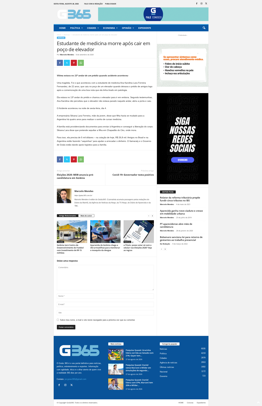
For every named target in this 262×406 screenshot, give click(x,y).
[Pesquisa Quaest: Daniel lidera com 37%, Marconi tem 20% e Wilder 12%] (115, 384)
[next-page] (152, 215)
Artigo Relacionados (67, 216)
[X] (206, 4)
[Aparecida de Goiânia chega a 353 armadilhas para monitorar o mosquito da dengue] (105, 231)
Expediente (144, 27)
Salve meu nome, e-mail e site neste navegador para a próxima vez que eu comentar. (97, 320)
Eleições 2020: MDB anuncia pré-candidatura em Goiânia (75, 176)
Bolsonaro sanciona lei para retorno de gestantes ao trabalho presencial (181, 238)
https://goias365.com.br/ (83, 195)
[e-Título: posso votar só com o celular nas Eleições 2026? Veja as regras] (139, 231)
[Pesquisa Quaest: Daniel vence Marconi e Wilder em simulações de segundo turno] (115, 369)
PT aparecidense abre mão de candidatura (176, 225)
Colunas (190, 402)
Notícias (67, 35)
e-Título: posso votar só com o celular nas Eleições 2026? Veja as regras (138, 248)
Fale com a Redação (93, 4)
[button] (204, 28)
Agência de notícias (168, 362)
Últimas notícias (167, 367)
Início (59, 35)
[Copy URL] (88, 63)
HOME (180, 402)
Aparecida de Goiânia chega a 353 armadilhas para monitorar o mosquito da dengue (105, 248)
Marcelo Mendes (67, 54)
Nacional (163, 372)
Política (75, 27)
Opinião (126, 27)
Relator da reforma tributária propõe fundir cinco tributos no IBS (180, 199)
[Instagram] (201, 4)
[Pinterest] (74, 63)
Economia (109, 27)
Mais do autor (86, 216)
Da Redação (165, 244)
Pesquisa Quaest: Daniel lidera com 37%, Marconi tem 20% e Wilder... (139, 382)
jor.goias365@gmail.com (75, 379)
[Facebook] (197, 4)
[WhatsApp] (81, 63)
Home (62, 27)
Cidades (91, 27)
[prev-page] (148, 215)
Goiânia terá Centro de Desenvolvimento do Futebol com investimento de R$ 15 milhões (70, 249)
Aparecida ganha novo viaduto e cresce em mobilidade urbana (181, 212)
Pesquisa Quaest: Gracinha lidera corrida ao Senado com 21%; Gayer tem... (139, 353)
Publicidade (110, 4)
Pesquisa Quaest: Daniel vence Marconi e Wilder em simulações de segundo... (138, 368)
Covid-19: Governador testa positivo (133, 174)
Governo (163, 376)
